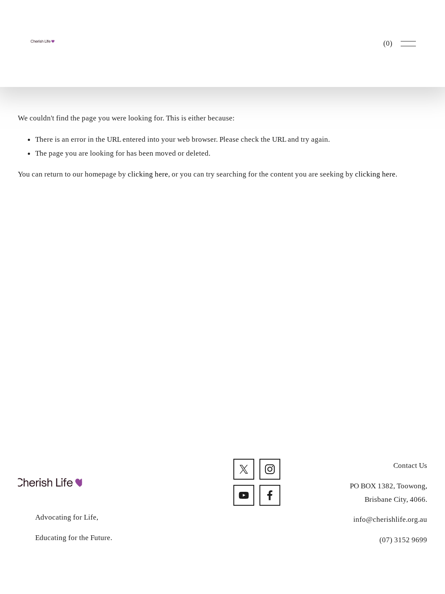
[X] (243, 469)
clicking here (148, 174)
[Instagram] (269, 469)
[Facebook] (269, 495)
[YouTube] (243, 495)
